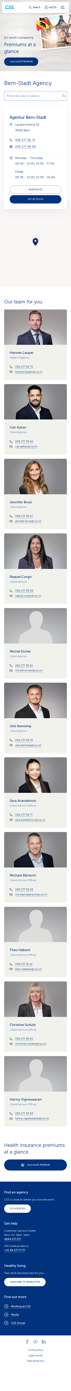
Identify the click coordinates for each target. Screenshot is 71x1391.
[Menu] (63, 7)
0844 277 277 (12, 1239)
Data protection (35, 1361)
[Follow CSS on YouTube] (35, 1342)
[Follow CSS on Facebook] (27, 1342)
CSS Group (18, 1322)
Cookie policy (35, 1350)
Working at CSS (21, 1306)
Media (15, 1314)
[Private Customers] (9, 7)
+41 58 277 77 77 (14, 1250)
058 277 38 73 (25, 140)
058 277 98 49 (25, 146)
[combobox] (35, 96)
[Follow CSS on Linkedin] (44, 1342)
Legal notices (35, 1355)
